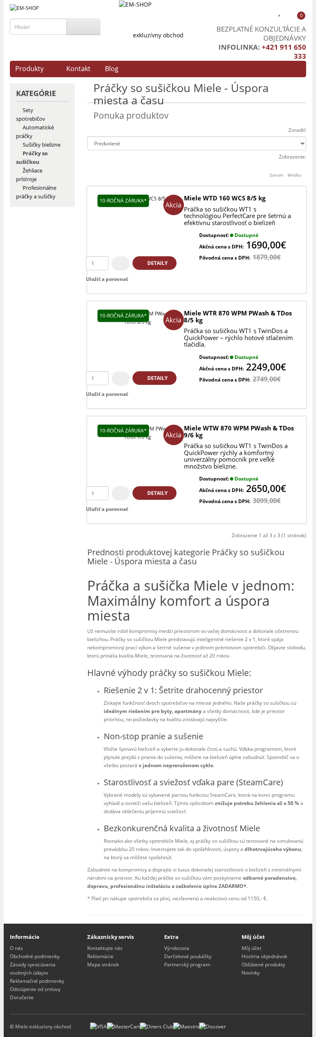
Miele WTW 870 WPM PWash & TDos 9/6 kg (239, 431)
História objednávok (264, 956)
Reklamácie (100, 956)
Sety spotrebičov (30, 114)
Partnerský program (187, 964)
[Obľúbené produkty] (280, 12)
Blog (111, 68)
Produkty (29, 68)
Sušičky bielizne (41, 144)
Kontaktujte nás (105, 948)
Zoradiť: (297, 129)
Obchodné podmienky (35, 956)
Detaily (156, 263)
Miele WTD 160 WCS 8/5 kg (224, 198)
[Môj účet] (264, 12)
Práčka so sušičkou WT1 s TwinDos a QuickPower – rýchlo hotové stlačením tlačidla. (238, 337)
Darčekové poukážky (187, 956)
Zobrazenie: (292, 156)
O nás (16, 948)
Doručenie (22, 997)
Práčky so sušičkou (32, 157)
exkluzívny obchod (158, 35)
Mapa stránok (103, 964)
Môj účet (251, 948)
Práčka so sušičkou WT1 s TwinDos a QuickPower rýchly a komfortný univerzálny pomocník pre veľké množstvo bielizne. (236, 455)
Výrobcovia (176, 948)
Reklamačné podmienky (37, 980)
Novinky (251, 972)
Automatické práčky (35, 132)
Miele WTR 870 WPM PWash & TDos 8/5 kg (238, 316)
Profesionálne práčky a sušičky (36, 192)
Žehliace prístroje (29, 175)
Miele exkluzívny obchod (43, 1026)
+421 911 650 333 (284, 51)
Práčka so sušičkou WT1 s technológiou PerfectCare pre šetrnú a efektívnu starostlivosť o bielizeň (237, 216)
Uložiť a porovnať (107, 279)
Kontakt (78, 68)
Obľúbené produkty (263, 964)
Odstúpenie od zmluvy (35, 989)
